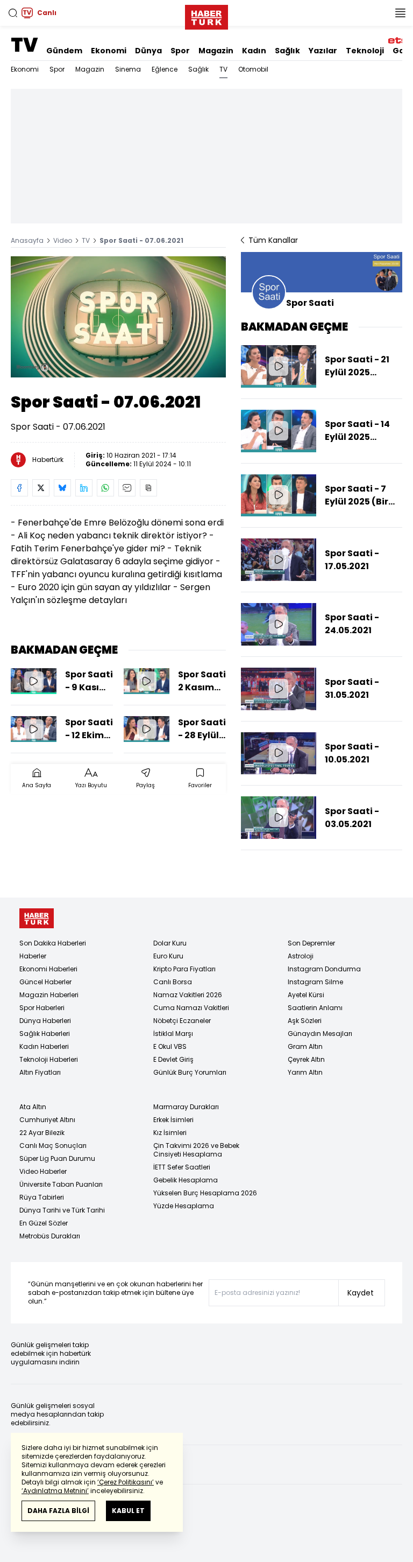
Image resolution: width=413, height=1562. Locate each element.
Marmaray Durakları (186, 1106)
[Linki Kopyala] (148, 487)
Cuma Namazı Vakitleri (191, 1007)
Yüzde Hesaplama (183, 1205)
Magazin (215, 50)
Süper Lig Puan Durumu (57, 1158)
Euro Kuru (168, 956)
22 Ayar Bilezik (42, 1132)
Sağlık (287, 50)
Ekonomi (108, 50)
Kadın (254, 50)
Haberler (32, 956)
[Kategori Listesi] (400, 13)
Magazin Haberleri (49, 994)
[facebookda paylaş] (19, 487)
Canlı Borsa (172, 981)
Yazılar (323, 50)
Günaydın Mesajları (320, 1033)
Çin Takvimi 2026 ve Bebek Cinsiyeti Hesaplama (196, 1150)
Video (62, 240)
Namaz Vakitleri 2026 (187, 994)
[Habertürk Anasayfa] (206, 15)
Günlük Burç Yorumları (189, 1072)
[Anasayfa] (36, 918)
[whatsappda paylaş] (105, 487)
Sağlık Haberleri (44, 1033)
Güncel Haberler (45, 981)
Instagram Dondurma (324, 968)
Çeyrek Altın (306, 1059)
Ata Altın (32, 1106)
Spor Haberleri (42, 1007)
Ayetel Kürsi (306, 994)
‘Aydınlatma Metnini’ (55, 1490)
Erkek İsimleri (173, 1119)
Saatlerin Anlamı (315, 1007)
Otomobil (253, 69)
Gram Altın (305, 1046)
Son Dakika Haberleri (52, 943)
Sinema (128, 69)
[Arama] (13, 13)
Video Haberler (43, 1171)
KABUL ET (128, 1510)
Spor (180, 50)
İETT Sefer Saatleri (181, 1167)
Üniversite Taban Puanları (61, 1184)
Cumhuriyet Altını (47, 1119)
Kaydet (360, 1292)
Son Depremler (311, 943)
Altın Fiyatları (40, 1072)
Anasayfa (27, 240)
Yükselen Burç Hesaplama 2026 (205, 1192)
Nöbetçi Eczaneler (182, 1020)
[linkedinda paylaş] (83, 487)
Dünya (148, 50)
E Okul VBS (170, 1046)
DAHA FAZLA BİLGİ (58, 1510)
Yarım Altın (305, 1072)
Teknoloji (365, 50)
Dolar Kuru (170, 943)
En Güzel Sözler (43, 1223)
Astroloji (301, 956)
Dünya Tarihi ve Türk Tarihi (62, 1210)
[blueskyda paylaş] (62, 487)
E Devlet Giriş (173, 1059)
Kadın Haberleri (44, 1046)
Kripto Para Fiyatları (184, 968)
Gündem (64, 50)
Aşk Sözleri (305, 1020)
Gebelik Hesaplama (185, 1180)
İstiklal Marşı (173, 1033)
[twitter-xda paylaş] (40, 487)
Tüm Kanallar (273, 240)
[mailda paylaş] (127, 487)
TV (24, 45)
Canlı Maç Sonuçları (53, 1145)
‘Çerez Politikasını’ (125, 1482)
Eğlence (164, 69)
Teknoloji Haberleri (48, 1059)
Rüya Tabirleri (41, 1197)
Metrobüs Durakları (49, 1236)
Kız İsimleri (170, 1132)
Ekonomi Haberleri (48, 968)
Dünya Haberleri (45, 1020)
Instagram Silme (315, 981)
